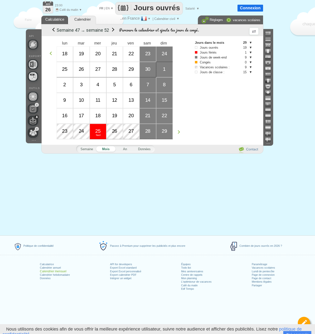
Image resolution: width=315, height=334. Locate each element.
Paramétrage (259, 264)
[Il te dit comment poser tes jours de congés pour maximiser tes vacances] (33, 96)
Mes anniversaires (192, 271)
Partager (257, 285)
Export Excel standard (123, 267)
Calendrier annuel (50, 267)
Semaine (86, 149)
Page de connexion (263, 274)
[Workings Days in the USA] (270, 33)
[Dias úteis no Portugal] (270, 104)
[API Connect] (33, 44)
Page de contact (261, 278)
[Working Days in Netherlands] (270, 110)
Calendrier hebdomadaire (55, 274)
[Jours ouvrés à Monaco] (270, 98)
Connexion (250, 8)
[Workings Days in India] (270, 69)
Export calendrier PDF (123, 274)
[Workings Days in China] (270, 75)
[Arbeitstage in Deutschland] (270, 39)
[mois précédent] (53, 30)
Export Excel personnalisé (125, 271)
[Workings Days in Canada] (270, 86)
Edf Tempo (187, 288)
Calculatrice (47, 264)
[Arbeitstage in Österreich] (270, 116)
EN (108, 8)
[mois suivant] (112, 30)
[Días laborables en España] (270, 57)
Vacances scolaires (263, 267)
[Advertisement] (152, 193)
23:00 (59, 5)
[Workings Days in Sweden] (270, 134)
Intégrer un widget (120, 278)
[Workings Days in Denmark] (270, 140)
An (125, 149)
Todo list (186, 267)
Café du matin (189, 285)
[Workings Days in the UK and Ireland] (270, 45)
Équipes (186, 264)
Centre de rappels (192, 274)
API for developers (121, 264)
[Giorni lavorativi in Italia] (270, 51)
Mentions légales (262, 281)
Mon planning (189, 278)
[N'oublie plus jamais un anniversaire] (33, 121)
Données (45, 278)
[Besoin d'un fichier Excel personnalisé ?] (33, 64)
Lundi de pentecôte (263, 271)
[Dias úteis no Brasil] (270, 63)
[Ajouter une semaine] (180, 132)
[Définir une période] (304, 323)
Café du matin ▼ (68, 10)
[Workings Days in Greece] (270, 122)
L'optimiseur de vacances (196, 281)
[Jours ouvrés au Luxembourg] (270, 128)
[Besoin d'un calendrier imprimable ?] (33, 76)
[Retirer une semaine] (52, 53)
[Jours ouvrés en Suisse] (270, 92)
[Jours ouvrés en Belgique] (270, 81)
